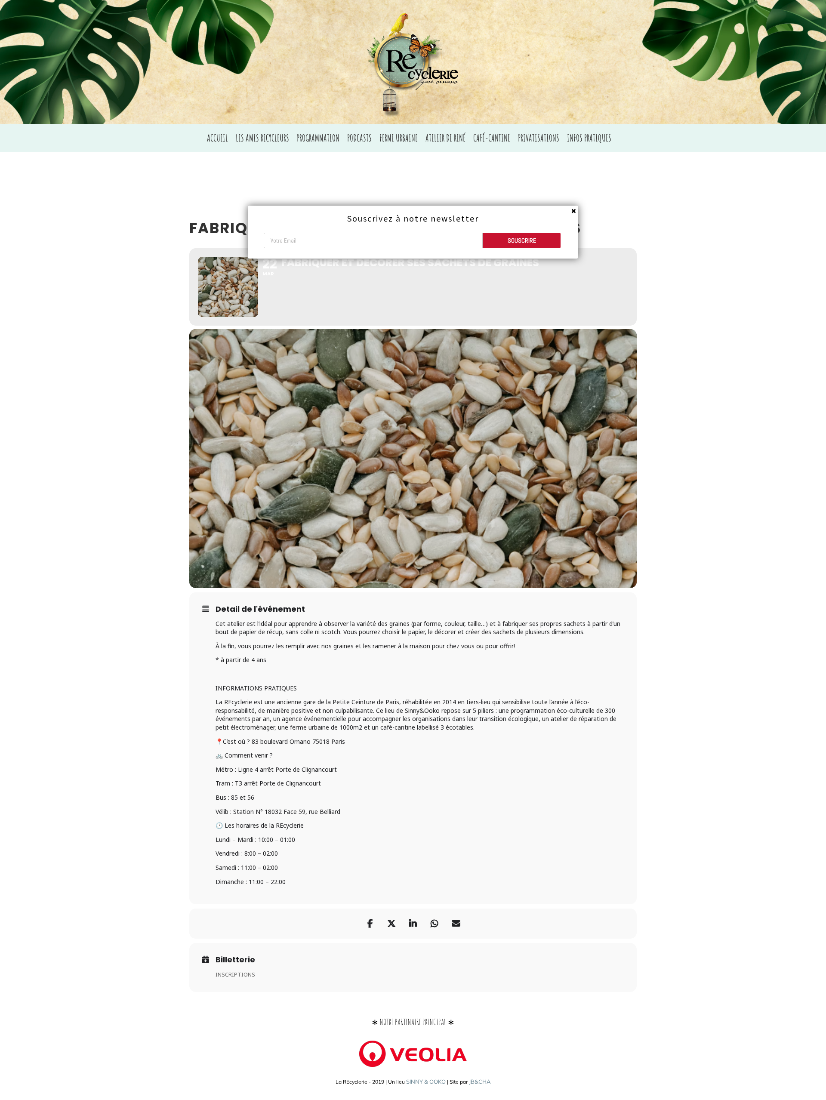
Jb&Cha (480, 1081)
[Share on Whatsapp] (434, 923)
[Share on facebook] (370, 923)
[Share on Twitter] (391, 923)
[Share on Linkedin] (413, 923)
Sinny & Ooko (426, 1081)
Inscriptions (235, 974)
